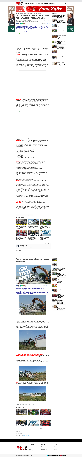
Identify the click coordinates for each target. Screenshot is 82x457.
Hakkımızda (51, 3)
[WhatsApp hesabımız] (65, 0)
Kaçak (26, 404)
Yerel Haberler (32, 3)
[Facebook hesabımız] (29, 440)
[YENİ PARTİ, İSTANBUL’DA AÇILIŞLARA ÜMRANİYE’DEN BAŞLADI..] (45, 423)
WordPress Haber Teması (27, 455)
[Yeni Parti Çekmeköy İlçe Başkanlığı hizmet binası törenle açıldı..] (54, 291)
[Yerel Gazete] (19, 4)
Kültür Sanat (46, 3)
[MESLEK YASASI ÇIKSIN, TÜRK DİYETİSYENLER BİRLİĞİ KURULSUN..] (21, 222)
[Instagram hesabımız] (32, 440)
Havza (18, 404)
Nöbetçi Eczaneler (44, 449)
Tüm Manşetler (27, 3)
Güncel (39, 3)
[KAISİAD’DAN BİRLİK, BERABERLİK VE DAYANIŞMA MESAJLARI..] (54, 265)
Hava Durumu (43, 446)
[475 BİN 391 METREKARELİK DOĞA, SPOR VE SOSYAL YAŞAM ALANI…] (45, 222)
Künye (54, 3)
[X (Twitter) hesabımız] (30, 440)
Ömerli (30, 404)
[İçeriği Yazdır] (25, 23)
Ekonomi (30, 446)
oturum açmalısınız (26, 435)
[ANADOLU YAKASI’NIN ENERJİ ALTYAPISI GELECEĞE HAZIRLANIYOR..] (45, 233)
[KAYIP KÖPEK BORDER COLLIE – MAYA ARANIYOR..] (54, 43)
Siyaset (42, 3)
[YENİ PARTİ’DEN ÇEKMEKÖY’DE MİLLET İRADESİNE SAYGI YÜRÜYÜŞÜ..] (21, 233)
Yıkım (33, 404)
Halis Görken (26, 214)
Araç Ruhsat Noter (19, 214)
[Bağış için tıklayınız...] (11, 31)
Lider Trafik (30, 214)
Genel (36, 3)
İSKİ (23, 404)
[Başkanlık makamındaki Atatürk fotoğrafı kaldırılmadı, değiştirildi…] (54, 37)
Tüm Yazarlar (56, 446)
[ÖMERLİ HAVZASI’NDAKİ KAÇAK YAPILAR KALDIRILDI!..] (33, 222)
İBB (20, 404)
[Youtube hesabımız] (64, 0)
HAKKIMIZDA (55, 449)
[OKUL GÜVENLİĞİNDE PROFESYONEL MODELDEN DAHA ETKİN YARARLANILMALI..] (33, 233)
